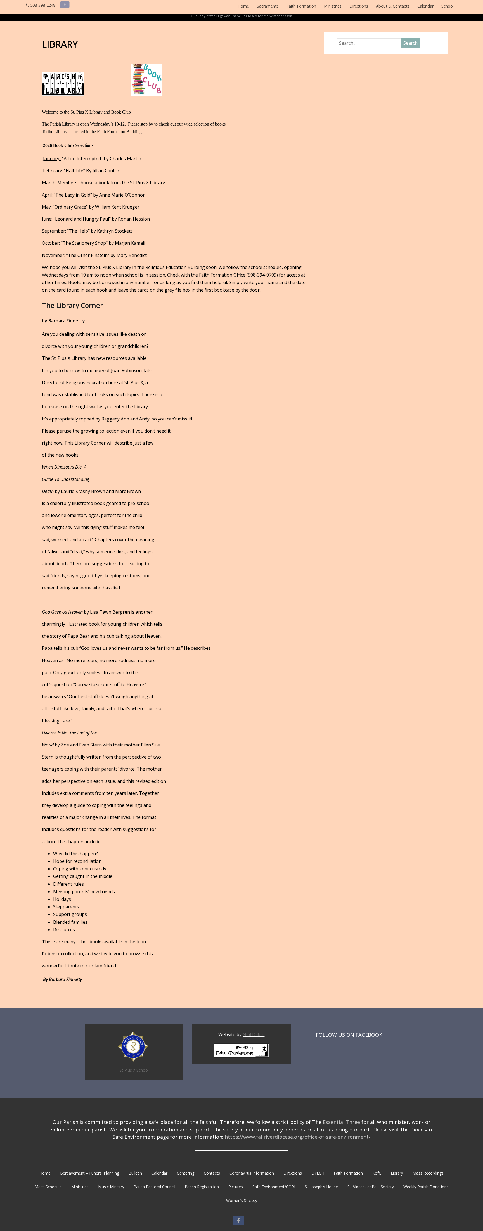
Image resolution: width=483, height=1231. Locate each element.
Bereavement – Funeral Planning (89, 1173)
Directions (358, 6)
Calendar (425, 6)
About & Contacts (392, 6)
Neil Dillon (253, 1034)
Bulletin (135, 1173)
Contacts (212, 1173)
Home (243, 6)
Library (397, 1173)
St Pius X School (134, 1070)
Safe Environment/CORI (273, 1186)
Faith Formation (301, 6)
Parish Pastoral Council (154, 1186)
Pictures (235, 1186)
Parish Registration (202, 1186)
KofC (376, 1173)
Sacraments (268, 6)
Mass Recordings (428, 1173)
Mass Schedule (48, 1186)
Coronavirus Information (251, 1173)
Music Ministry (111, 1186)
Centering (185, 1173)
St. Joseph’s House (321, 1186)
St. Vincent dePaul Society (370, 1186)
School (447, 6)
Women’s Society (241, 1200)
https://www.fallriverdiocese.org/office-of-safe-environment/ (298, 1136)
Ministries (333, 6)
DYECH (317, 1173)
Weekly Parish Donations (426, 1186)
